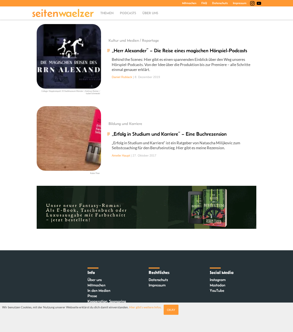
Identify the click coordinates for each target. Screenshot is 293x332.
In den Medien (99, 290)
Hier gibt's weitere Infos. (145, 307)
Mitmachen (189, 3)
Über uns (150, 13)
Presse (92, 296)
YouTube (217, 290)
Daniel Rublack (122, 77)
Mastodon (217, 285)
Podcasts (128, 13)
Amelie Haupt (121, 155)
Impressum (239, 3)
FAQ (204, 3)
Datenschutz (220, 3)
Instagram (218, 280)
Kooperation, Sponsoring (107, 301)
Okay (171, 310)
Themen (106, 13)
